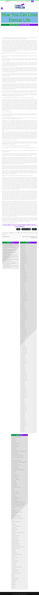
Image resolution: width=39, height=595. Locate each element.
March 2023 (23, 308)
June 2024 (23, 285)
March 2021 (23, 344)
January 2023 (24, 311)
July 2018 (23, 382)
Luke (13, 509)
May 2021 (23, 341)
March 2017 (23, 404)
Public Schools (15, 538)
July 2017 (23, 399)
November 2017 (24, 393)
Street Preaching (15, 560)
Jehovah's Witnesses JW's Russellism (18, 504)
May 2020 (23, 357)
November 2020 (24, 349)
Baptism (14, 447)
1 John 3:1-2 (4, 62)
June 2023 (23, 304)
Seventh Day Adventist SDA (17, 554)
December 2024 (24, 275)
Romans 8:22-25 (4, 67)
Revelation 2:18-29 (5, 201)
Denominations (15, 463)
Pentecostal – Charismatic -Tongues (18, 532)
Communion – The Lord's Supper (18, 455)
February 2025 (24, 272)
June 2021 (23, 340)
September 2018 (24, 379)
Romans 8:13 (4, 150)
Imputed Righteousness (16, 498)
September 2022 (24, 318)
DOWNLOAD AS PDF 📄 (26, 229)
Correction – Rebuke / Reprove (18, 457)
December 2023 (24, 294)
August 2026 (24, 244)
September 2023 (24, 299)
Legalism (14, 507)
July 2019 (23, 365)
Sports (14, 559)
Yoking (14, 585)
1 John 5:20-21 (4, 93)
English (9, 1)
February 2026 (24, 253)
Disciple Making (15, 466)
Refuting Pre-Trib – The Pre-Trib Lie (18, 546)
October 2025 (24, 260)
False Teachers (15, 477)
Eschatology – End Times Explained (18, 469)
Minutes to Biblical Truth (17, 515)
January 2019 (24, 373)
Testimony (14, 565)
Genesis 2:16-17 (4, 141)
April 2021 (23, 343)
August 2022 (24, 319)
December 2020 (24, 347)
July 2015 (23, 427)
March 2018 (23, 387)
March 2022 (23, 327)
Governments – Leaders (16, 487)
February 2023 (24, 310)
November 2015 (24, 424)
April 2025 (23, 269)
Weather (14, 581)
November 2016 (24, 409)
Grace (14, 488)
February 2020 (24, 358)
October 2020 (24, 351)
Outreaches (14, 527)
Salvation (14, 551)
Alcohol (14, 440)
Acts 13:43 (4, 90)
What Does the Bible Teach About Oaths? (10, 255)
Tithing (14, 574)
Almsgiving (14, 441)
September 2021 (24, 335)
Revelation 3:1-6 (4, 190)
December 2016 (24, 407)
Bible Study (14, 449)
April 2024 (23, 288)
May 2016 (23, 416)
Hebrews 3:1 (33, 131)
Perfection (14, 534)
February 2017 (24, 405)
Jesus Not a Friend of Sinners (17, 505)
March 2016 (23, 420)
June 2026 (23, 247)
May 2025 (23, 268)
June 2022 (23, 322)
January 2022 (24, 330)
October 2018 (24, 377)
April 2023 (23, 307)
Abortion (14, 438)
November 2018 (24, 376)
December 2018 (24, 374)
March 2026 (23, 252)
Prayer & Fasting (15, 537)
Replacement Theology (16, 548)
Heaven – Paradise (16, 491)
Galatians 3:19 (4, 175)
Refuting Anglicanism (16, 540)
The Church (14, 568)
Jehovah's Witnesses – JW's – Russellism (19, 502)
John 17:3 (3, 55)
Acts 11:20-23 (4, 83)
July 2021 (23, 338)
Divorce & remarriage (16, 468)
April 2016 (23, 418)
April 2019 (23, 368)
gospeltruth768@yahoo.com (12, 222)
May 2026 (23, 249)
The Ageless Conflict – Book (17, 567)
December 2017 (24, 391)
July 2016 (23, 413)
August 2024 (24, 282)
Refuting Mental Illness (16, 545)
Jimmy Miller (6, 232)
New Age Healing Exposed (17, 521)
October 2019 (24, 363)
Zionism (14, 587)
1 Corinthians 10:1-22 (8, 111)
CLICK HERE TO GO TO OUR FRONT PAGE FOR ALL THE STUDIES (19, 226)
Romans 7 (14, 549)
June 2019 (23, 366)
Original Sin (14, 524)
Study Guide (15, 562)
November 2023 (24, 296)
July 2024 (23, 283)
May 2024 (23, 286)
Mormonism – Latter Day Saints (18, 518)
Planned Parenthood (16, 535)
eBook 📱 (34, 229)
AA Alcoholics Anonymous (17, 436)
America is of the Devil (16, 443)
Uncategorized (15, 579)
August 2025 (24, 263)
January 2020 (24, 360)
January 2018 (24, 390)
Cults (13, 458)
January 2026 (24, 255)
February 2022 (24, 329)
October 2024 (24, 279)
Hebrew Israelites (15, 493)
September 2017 (24, 396)
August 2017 (24, 398)
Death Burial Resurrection (17, 460)
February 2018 (24, 388)
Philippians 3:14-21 (5, 120)
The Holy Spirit (15, 571)
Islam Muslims (15, 499)
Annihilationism (15, 444)
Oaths (14, 523)
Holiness (14, 494)
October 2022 (24, 316)
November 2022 (24, 315)
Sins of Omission (15, 557)
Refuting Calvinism (15, 541)
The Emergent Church (16, 570)
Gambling (14, 480)
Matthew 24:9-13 (5, 165)
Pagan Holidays (15, 529)
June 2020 (23, 355)
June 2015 (23, 429)
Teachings (23, 232)
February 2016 (24, 421)
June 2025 (23, 266)
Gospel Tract (15, 485)
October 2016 (24, 410)
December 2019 (24, 362)
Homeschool (15, 496)
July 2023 (23, 302)
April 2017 (23, 402)
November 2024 (24, 277)
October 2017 (24, 394)
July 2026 (23, 246)
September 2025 (24, 261)
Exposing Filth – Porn (16, 476)
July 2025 (23, 264)
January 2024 (24, 293)
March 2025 (23, 271)
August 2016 (24, 412)
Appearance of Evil (16, 446)
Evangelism (14, 471)
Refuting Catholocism (16, 543)
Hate (13, 490)
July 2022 (23, 321)
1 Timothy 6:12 (4, 117)
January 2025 (24, 274)
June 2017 (23, 401)
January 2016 (24, 423)
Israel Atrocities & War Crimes (17, 501)
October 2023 (24, 297)
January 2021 (24, 346)
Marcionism (14, 510)
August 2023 (24, 300)
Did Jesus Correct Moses (17, 465)
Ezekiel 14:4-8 (10, 97)
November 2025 (24, 258)
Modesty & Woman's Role (17, 516)
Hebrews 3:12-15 (5, 131)
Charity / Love (15, 452)
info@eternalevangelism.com (20, 1)
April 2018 (23, 385)
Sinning (14, 556)
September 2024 (24, 280)
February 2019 (24, 371)
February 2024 (24, 291)
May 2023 (23, 305)
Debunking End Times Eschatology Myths (19, 462)
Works (14, 582)
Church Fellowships (16, 454)
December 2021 (24, 332)
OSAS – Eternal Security (16, 526)
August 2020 (24, 354)
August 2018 (24, 380)
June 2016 (23, 415)
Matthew (14, 513)
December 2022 (24, 313)
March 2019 (23, 369)
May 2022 (23, 324)
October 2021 (24, 333)
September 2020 (24, 352)
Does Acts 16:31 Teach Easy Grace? (9, 261)
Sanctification (15, 552)
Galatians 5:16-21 (5, 157)
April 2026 (23, 250)
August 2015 (24, 426)
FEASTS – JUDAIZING (16, 479)
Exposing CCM (15, 474)
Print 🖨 (18, 229)
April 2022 (23, 326)
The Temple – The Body (16, 573)
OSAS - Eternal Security (30, 232)
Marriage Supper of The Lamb (17, 512)
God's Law (14, 482)
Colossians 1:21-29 (5, 177)
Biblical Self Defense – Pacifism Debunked (19, 451)
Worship (14, 584)
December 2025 (24, 257)
